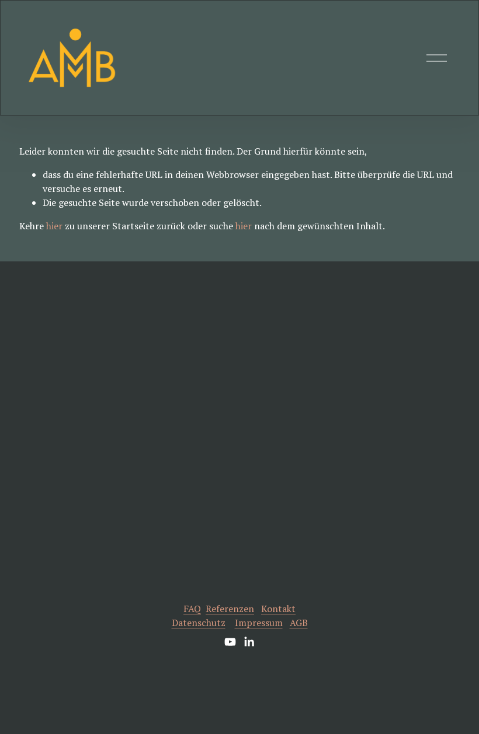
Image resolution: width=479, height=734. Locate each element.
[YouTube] (230, 642)
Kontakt (278, 608)
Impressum (259, 622)
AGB (299, 622)
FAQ (192, 608)
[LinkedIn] (249, 642)
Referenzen (230, 608)
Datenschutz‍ (198, 622)
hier (54, 225)
